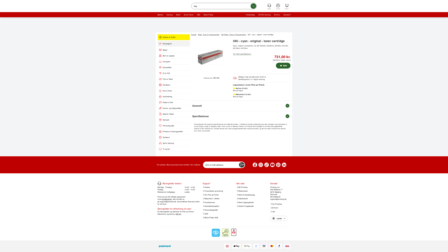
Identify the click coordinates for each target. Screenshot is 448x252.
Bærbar (160, 15)
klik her (178, 214)
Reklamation (243, 191)
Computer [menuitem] (166, 61)
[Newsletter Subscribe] (241, 164)
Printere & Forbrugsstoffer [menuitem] (173, 131)
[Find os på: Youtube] (272, 164)
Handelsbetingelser (212, 206)
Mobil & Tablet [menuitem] (168, 114)
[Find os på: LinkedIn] (284, 164)
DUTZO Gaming (264, 15)
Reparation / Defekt (212, 198)
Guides (207, 187)
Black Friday (208, 15)
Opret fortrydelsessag (246, 195)
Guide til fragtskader (246, 206)
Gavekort (287, 15)
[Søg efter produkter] (253, 6)
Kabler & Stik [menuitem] (168, 102)
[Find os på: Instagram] (261, 164)
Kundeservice (210, 202)
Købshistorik (243, 198)
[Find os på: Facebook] (255, 164)
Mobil (178, 15)
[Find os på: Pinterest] (278, 164)
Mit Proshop (243, 187)
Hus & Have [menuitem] (167, 91)
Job (273, 211)
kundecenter (167, 199)
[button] (210, 57)
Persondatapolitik (211, 210)
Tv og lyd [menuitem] (166, 149)
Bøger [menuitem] (165, 50)
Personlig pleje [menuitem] (168, 125)
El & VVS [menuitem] (166, 73)
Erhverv (277, 15)
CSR (206, 214)
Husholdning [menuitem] (167, 96)
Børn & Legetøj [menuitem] (168, 56)
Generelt (197, 105)
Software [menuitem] (166, 137)
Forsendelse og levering (214, 191)
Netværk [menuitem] (166, 120)
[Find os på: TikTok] (267, 164)
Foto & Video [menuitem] (168, 79)
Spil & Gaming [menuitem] (168, 143)
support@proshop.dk (168, 201)
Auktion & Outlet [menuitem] (169, 37)
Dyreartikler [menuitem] (167, 67)
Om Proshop (277, 204)
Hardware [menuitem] (166, 85)
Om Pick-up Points (212, 195)
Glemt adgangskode (246, 202)
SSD (198, 15)
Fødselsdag (250, 15)
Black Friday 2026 (211, 217)
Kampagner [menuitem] (167, 43)
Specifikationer (200, 116)
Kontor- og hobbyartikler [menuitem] (172, 108)
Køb (284, 65)
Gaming (170, 15)
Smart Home (188, 15)
